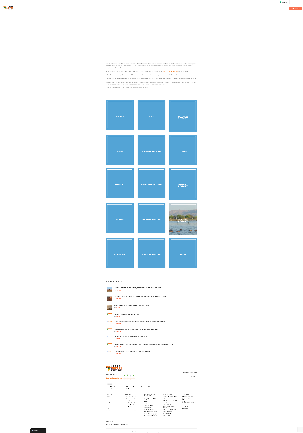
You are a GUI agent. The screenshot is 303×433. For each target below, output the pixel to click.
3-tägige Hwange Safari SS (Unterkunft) (126, 314)
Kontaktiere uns (273, 8)
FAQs (145, 403)
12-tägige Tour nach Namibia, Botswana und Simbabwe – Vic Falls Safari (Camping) (140, 296)
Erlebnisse (263, 8)
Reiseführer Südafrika (131, 403)
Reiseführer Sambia (130, 409)
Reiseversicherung (149, 409)
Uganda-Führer (129, 407)
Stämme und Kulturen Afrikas (169, 406)
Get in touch (109, 424)
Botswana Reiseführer (131, 399)
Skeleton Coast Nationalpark (133, 387)
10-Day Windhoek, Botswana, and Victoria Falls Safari (131, 305)
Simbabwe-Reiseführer (131, 411)
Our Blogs (193, 376)
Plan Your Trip (295, 8)
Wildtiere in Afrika (167, 413)
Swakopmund (153, 387)
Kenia (107, 401)
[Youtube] (297, 2)
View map (185, 408)
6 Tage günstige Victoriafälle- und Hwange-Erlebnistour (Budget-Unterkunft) (139, 321)
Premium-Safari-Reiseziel (170, 71)
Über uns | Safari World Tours (150, 398)
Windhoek (128, 389)
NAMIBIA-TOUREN (240, 8)
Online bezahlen (148, 405)
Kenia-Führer (128, 401)
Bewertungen (147, 407)
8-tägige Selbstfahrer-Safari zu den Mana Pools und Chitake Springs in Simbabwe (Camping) (143, 344)
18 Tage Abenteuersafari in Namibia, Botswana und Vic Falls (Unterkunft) (137, 288)
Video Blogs (166, 415)
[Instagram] (299, 2)
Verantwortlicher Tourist (150, 412)
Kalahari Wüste (110, 389)
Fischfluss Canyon (120, 389)
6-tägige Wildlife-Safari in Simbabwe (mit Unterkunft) (131, 336)
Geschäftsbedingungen (150, 414)
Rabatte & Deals (43, 2)
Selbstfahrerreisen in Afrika (170, 401)
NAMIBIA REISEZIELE (228, 8)
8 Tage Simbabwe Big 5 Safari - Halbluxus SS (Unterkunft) (132, 351)
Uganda (108, 407)
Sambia (108, 409)
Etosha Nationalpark (111, 387)
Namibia (108, 397)
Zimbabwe (109, 411)
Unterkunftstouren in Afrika (170, 399)
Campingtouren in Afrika (170, 397)
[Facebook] (292, 2)
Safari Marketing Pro (167, 432)
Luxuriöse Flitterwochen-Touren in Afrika (169, 403)
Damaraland (145, 387)
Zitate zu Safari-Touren (169, 409)
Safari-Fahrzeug (167, 411)
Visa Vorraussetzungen (150, 416)
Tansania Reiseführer (131, 405)
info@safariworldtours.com (26, 2)
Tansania (108, 405)
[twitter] (294, 2)
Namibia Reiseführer (130, 397)
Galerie (146, 401)
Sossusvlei (121, 387)
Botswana (108, 399)
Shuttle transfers (253, 8)
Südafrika (108, 403)
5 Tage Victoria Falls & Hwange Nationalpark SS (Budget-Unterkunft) (136, 329)
